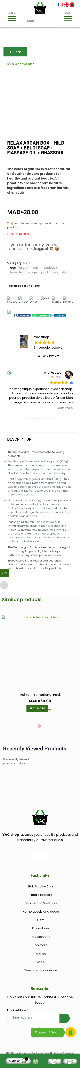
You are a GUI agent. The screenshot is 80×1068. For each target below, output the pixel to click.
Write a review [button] (48, 356)
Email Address (17, 1010)
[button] (22, 315)
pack (45, 272)
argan (23, 268)
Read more (37, 708)
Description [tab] (19, 439)
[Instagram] (45, 856)
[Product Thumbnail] (65, 69)
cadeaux (50, 268)
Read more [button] (65, 408)
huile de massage (23, 272)
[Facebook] (34, 856)
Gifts (26, 263)
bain (36, 268)
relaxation (61, 272)
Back (17, 52)
